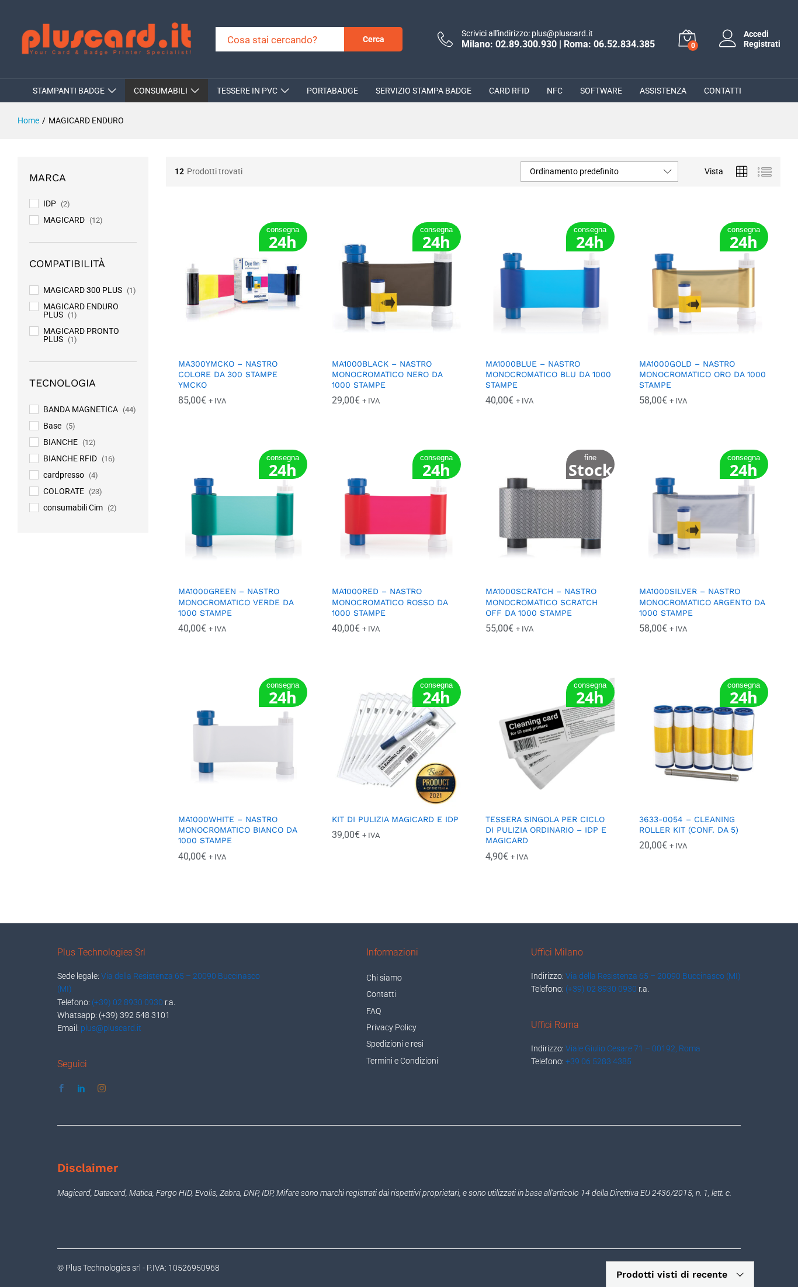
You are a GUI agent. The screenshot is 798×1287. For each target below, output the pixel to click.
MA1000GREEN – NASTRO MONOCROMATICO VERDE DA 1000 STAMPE (235, 601)
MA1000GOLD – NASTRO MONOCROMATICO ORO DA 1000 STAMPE (702, 374)
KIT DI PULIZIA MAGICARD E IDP (395, 819)
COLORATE (63, 491)
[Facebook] (61, 1088)
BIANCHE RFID (70, 458)
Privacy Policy (391, 1027)
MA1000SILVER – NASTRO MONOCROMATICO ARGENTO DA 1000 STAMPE (702, 601)
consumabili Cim (73, 507)
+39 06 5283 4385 (598, 1061)
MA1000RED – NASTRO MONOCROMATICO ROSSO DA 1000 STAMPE (389, 601)
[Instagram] (101, 1088)
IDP (49, 203)
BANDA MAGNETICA (80, 409)
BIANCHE (60, 442)
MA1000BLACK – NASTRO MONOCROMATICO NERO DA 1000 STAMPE (387, 374)
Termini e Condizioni (402, 1060)
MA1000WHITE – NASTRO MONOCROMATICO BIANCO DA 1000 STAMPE (237, 830)
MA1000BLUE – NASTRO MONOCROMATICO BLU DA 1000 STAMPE (548, 374)
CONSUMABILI (161, 90)
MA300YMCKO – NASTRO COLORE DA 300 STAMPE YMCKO (227, 374)
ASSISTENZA (663, 90)
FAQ (373, 1011)
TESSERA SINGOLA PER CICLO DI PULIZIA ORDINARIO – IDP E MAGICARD (545, 830)
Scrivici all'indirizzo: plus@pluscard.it (527, 33)
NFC (555, 90)
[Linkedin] (81, 1088)
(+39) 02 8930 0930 (127, 1002)
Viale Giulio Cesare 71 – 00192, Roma (632, 1048)
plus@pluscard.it (111, 1028)
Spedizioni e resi (395, 1043)
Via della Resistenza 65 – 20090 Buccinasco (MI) (653, 976)
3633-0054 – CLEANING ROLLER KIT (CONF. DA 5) (688, 824)
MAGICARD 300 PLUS (82, 290)
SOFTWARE (601, 90)
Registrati (762, 44)
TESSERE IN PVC (247, 90)
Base (52, 425)
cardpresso (63, 474)
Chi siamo (384, 977)
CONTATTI (722, 90)
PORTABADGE (332, 90)
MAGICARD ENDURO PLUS (81, 310)
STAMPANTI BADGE (69, 90)
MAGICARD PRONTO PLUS (81, 335)
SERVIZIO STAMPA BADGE (423, 90)
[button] (229, 344)
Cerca (373, 39)
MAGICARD (64, 220)
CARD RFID (509, 90)
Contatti (381, 994)
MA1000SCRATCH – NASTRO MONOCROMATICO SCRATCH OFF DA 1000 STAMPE (541, 601)
